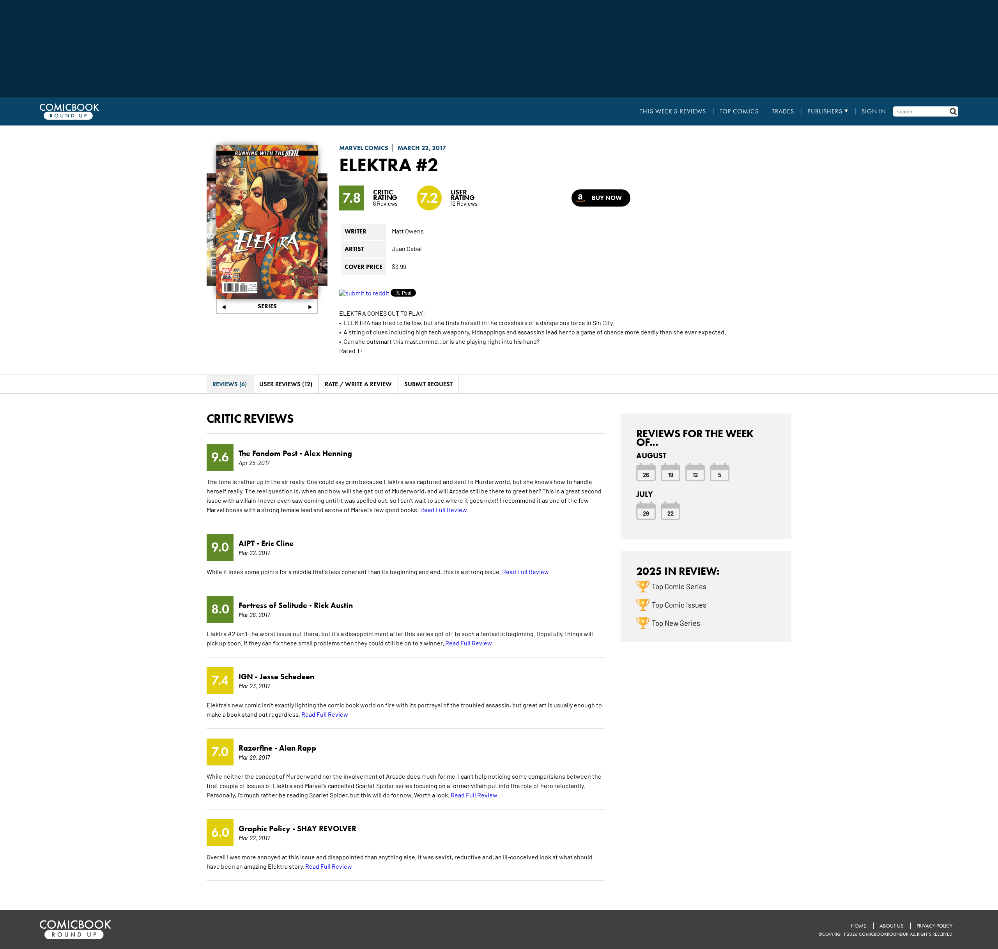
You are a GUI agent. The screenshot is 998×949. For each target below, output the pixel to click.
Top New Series (676, 622)
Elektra (375, 164)
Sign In (874, 111)
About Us (891, 925)
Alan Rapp (297, 748)
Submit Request (428, 384)
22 (670, 513)
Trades (783, 111)
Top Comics (739, 111)
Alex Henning (328, 453)
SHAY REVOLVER (326, 828)
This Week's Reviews (673, 111)
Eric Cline (277, 543)
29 (646, 513)
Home (858, 925)
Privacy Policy (934, 925)
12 (695, 474)
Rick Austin (333, 605)
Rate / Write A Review (358, 384)
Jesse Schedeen (287, 676)
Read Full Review (443, 509)
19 (670, 474)
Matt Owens (408, 231)
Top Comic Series (679, 586)
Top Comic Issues (679, 604)
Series (267, 306)
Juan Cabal (407, 248)
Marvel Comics (363, 148)
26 (646, 474)
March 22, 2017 (422, 148)
